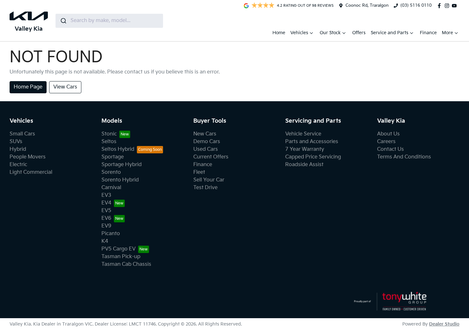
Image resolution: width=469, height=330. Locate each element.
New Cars (204, 134)
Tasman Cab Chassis (126, 264)
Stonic (109, 134)
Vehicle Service (303, 134)
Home (278, 32)
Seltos (108, 142)
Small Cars (22, 134)
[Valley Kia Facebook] (440, 5)
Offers (359, 32)
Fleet (199, 172)
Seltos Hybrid (117, 149)
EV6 (106, 218)
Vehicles (299, 32)
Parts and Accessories (311, 142)
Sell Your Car (208, 180)
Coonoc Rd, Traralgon (367, 5)
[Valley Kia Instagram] (448, 5)
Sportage (112, 157)
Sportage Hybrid (121, 165)
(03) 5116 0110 (416, 5)
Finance (428, 32)
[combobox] (109, 21)
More (447, 32)
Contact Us (390, 149)
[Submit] (63, 21)
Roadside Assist (304, 165)
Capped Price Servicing (313, 157)
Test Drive (205, 188)
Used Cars (205, 149)
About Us (388, 134)
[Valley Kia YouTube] (455, 5)
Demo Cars (206, 142)
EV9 (106, 226)
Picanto (110, 234)
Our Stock (330, 32)
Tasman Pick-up (120, 257)
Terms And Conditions (404, 157)
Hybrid (18, 149)
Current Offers (210, 157)
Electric (18, 165)
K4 (104, 241)
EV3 (106, 195)
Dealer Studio (444, 324)
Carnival (111, 188)
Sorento (111, 172)
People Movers (28, 157)
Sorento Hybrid (120, 180)
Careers (386, 142)
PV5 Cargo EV (118, 249)
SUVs (16, 142)
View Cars (65, 87)
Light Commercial (31, 172)
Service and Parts (389, 32)
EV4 (106, 203)
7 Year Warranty (304, 149)
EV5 (106, 211)
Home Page (28, 87)
